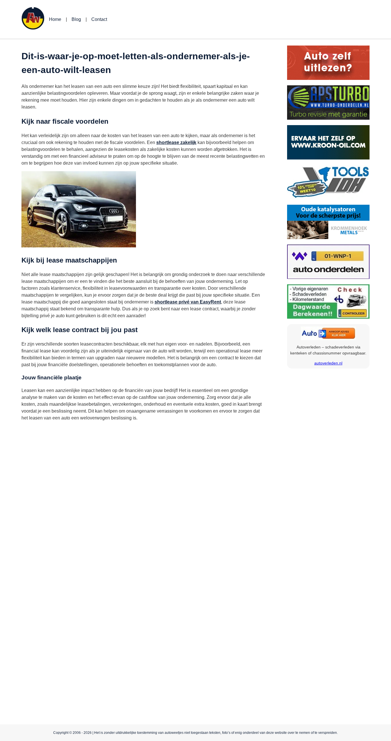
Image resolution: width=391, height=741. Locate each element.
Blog (76, 19)
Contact (99, 19)
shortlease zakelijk (176, 142)
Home (55, 19)
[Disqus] (143, 497)
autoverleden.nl (328, 363)
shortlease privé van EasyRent (188, 301)
